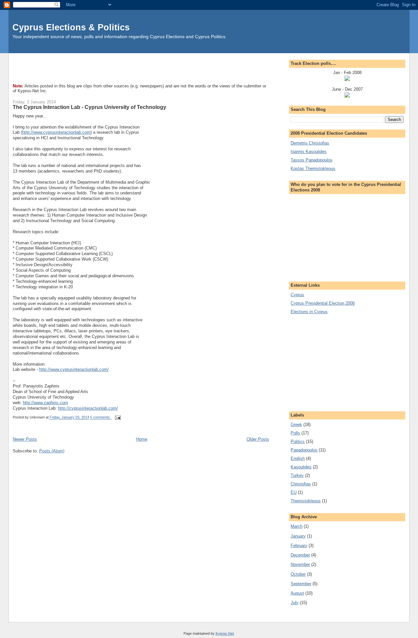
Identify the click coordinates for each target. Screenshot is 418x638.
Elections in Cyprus (309, 311)
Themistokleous (306, 500)
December (300, 555)
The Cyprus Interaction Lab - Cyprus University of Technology (89, 107)
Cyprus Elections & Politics (71, 27)
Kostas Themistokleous (313, 168)
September (301, 583)
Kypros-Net (225, 633)
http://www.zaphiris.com (45, 402)
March (296, 526)
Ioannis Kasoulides (309, 151)
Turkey (297, 475)
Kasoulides (301, 466)
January (298, 536)
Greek (296, 424)
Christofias (301, 483)
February (299, 545)
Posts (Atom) (51, 450)
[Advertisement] (131, 68)
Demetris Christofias (310, 143)
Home (141, 439)
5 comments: (101, 417)
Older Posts (258, 439)
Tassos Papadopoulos (311, 160)
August (297, 593)
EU (294, 492)
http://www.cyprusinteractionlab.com (56, 132)
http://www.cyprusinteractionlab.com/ (74, 369)
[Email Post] (117, 417)
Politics (298, 441)
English (298, 458)
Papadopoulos (304, 450)
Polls (295, 433)
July (294, 602)
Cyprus (297, 294)
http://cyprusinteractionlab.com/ (88, 408)
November (300, 564)
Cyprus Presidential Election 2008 (323, 303)
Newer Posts (25, 439)
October (298, 574)
